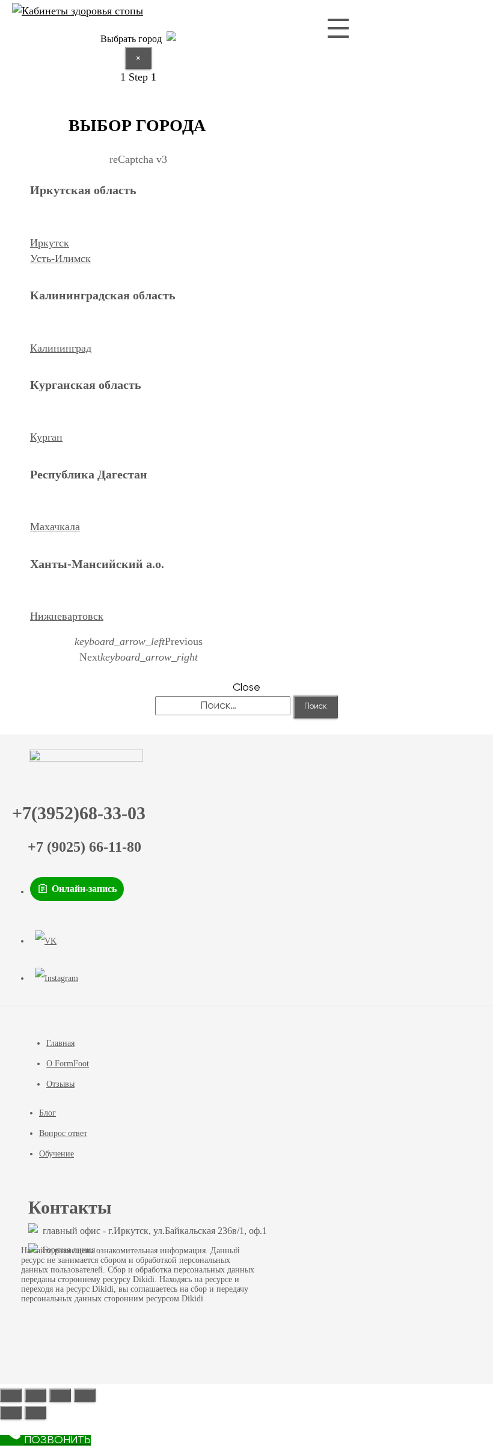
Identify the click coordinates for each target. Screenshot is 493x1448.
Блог (47, 1112)
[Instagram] (56, 978)
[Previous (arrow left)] (11, 1412)
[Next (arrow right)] (35, 1412)
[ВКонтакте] (45, 941)
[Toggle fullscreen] (60, 1395)
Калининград (60, 348)
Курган (46, 437)
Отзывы (60, 1084)
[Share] (35, 1395)
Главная (60, 1043)
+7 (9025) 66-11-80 (84, 847)
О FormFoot (67, 1063)
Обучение (56, 1153)
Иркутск (49, 243)
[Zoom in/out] (85, 1395)
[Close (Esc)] (11, 1395)
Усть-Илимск (60, 258)
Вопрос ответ (63, 1133)
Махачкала (55, 527)
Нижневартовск (66, 616)
